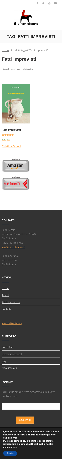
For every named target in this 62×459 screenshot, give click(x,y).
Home (5, 50)
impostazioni (10, 447)
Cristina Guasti (11, 146)
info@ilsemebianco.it (13, 247)
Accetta (10, 453)
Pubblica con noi (11, 302)
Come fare (7, 347)
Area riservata (9, 368)
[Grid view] (54, 69)
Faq (4, 361)
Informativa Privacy (12, 323)
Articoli (5, 295)
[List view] (58, 69)
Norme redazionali (12, 354)
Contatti (6, 309)
